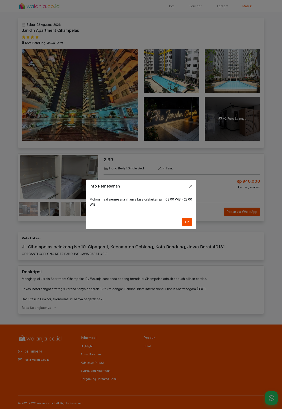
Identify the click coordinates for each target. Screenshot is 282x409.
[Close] (190, 186)
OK (187, 222)
